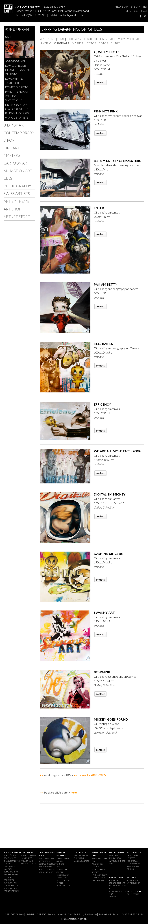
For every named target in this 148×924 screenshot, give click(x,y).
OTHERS (112, 864)
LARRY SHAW (115, 858)
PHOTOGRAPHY (17, 186)
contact (100, 82)
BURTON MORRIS (17, 113)
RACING (45, 43)
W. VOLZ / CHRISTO (117, 861)
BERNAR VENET (63, 886)
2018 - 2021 (47, 39)
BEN (58, 866)
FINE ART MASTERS (12, 152)
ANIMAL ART (114, 880)
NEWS (119, 6)
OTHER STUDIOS (98, 877)
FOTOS (91, 43)
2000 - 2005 (134, 39)
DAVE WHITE (14, 78)
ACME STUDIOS (133, 880)
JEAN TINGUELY (134, 866)
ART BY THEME (16, 201)
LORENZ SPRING (134, 864)
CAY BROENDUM (16, 108)
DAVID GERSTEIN (28, 864)
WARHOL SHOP (133, 883)
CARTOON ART (16, 163)
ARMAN (60, 861)
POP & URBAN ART (17, 33)
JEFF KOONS (44, 861)
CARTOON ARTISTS (99, 880)
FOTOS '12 (105, 43)
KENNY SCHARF (16, 104)
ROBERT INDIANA (46, 869)
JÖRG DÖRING (15, 61)
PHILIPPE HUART (16, 91)
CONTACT (140, 10)
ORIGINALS (61, 43)
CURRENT (126, 10)
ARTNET (141, 6)
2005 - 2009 (117, 39)
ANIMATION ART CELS (18, 174)
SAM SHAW (114, 855)
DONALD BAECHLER (47, 864)
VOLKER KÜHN (27, 861)
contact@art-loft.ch (71, 15)
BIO (117, 43)
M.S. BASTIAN (132, 861)
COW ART (113, 897)
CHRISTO (11, 74)
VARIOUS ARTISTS (17, 117)
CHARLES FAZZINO (18, 70)
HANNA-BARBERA (99, 875)
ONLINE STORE (133, 894)
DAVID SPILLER (15, 65)
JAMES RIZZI (26, 858)
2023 (60, 39)
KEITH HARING (45, 866)
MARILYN (78, 43)
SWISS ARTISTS (17, 193)
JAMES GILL (13, 83)
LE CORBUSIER (62, 875)
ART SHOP (12, 209)
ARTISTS (129, 6)
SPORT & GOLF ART (117, 883)
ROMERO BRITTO (17, 87)
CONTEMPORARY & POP (19, 136)
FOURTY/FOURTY (95, 39)
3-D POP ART (15, 125)
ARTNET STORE (17, 216)
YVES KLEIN (61, 877)
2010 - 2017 (73, 39)
